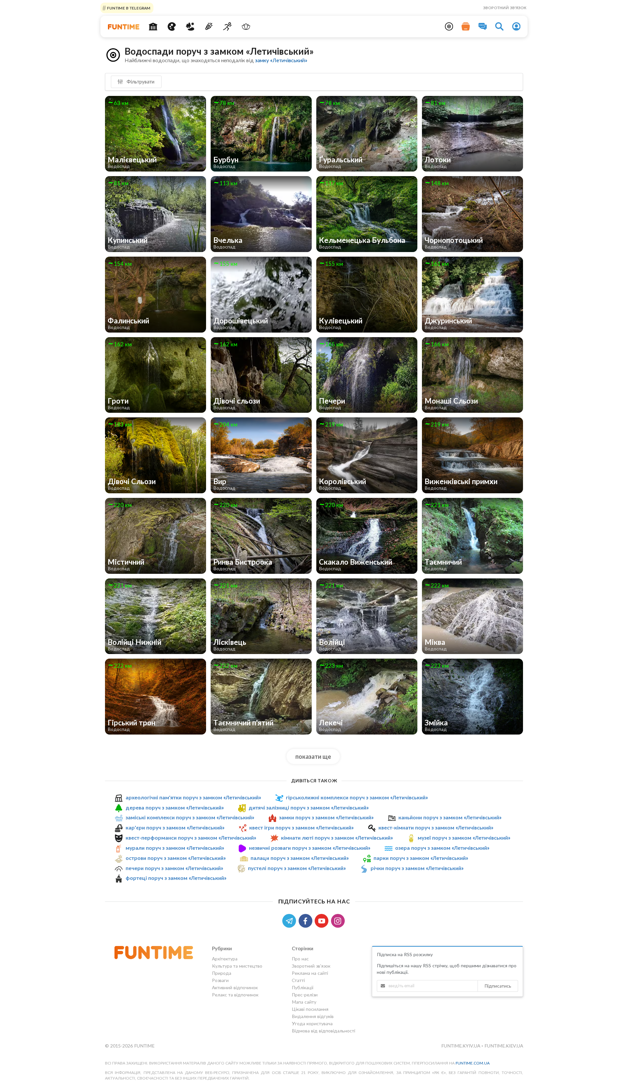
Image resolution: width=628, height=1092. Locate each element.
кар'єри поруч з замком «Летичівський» (175, 827)
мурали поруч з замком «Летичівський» (175, 848)
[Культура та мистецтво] (171, 26)
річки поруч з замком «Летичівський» (417, 868)
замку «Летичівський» (281, 60)
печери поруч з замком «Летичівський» (174, 868)
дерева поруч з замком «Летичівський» (175, 807)
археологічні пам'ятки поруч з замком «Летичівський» (193, 797)
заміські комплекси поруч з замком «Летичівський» (190, 817)
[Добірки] (465, 26)
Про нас (300, 958)
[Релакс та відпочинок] (245, 26)
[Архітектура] (153, 26)
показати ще (313, 756)
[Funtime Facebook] (307, 920)
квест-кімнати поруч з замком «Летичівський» (435, 827)
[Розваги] (209, 26)
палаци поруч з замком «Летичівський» (300, 858)
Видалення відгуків (313, 1016)
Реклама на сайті (310, 973)
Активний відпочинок (235, 987)
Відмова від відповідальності (323, 1030)
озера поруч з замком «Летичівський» (442, 848)
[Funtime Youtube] (323, 920)
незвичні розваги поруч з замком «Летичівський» (309, 848)
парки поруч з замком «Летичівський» (421, 858)
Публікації (302, 987)
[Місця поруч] (449, 26)
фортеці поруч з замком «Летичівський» (176, 878)
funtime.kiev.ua (503, 1045)
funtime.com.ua (473, 1063)
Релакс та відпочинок (235, 994)
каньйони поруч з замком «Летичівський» (449, 817)
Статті (298, 980)
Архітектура (224, 958)
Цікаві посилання (310, 1009)
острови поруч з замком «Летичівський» (176, 858)
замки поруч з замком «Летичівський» (326, 817)
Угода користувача (312, 1023)
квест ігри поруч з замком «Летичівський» (301, 827)
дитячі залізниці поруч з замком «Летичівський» (309, 807)
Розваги (220, 980)
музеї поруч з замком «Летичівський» (464, 837)
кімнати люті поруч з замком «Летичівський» (337, 837)
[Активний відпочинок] (227, 26)
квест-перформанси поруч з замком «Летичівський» (191, 837)
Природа (221, 973)
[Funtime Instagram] (338, 920)
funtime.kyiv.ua (461, 1045)
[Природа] (190, 26)
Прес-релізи (305, 994)
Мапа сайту (304, 1002)
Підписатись (497, 986)
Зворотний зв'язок (504, 7)
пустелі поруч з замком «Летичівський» (297, 868)
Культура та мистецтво (237, 966)
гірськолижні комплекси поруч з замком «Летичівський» (357, 797)
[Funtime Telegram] (290, 920)
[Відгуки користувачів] (482, 26)
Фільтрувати (139, 81)
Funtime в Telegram (128, 7)
